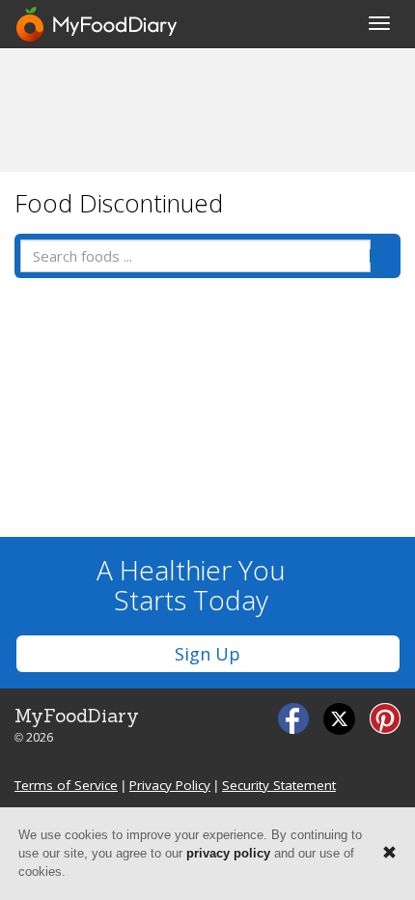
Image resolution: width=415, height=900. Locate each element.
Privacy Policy (169, 785)
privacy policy (228, 853)
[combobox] (195, 255)
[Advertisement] (207, 109)
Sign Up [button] (207, 653)
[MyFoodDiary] (97, 24)
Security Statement (279, 785)
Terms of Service (66, 785)
